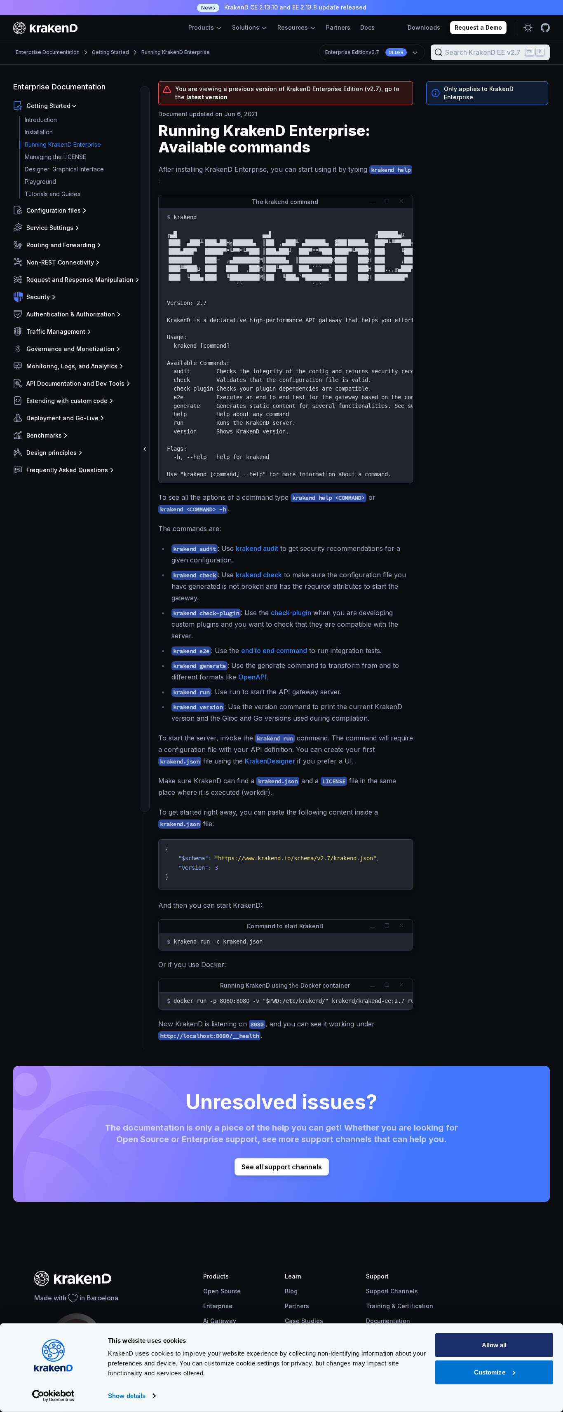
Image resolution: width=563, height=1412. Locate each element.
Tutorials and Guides (52, 193)
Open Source (222, 1291)
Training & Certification (399, 1305)
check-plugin (291, 613)
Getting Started (110, 52)
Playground (40, 181)
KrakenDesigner (270, 761)
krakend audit (257, 548)
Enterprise (217, 1305)
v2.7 (364, 52)
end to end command (274, 650)
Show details (126, 1395)
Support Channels (392, 1291)
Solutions (246, 27)
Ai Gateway (219, 1320)
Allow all (494, 1345)
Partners (338, 27)
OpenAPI (252, 677)
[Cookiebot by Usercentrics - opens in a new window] (53, 1396)
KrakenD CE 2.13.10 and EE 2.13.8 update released (283, 7)
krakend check (259, 575)
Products (202, 27)
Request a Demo (478, 27)
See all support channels (282, 1167)
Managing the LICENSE (55, 156)
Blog (291, 1291)
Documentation (388, 1320)
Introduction (41, 119)
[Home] (45, 27)
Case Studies (304, 1320)
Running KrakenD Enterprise (175, 52)
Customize (489, 1371)
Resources (293, 27)
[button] (77, 106)
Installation (39, 132)
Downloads (424, 27)
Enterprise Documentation (48, 52)
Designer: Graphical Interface (64, 169)
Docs (367, 27)
